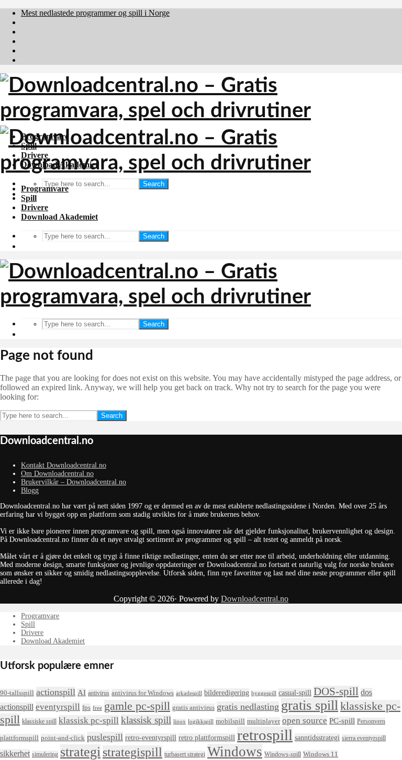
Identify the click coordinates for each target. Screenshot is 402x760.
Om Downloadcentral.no (57, 474)
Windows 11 (320, 754)
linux (179, 721)
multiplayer (263, 721)
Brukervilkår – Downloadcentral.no (73, 482)
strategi (80, 751)
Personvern (371, 721)
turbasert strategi (184, 754)
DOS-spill (336, 691)
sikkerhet (15, 753)
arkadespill (189, 693)
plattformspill (19, 738)
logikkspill (201, 721)
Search (153, 184)
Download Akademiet (59, 216)
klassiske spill (39, 721)
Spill (29, 198)
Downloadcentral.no (254, 598)
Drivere (34, 207)
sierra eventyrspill (364, 738)
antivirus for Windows (142, 693)
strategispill (132, 752)
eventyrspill (58, 706)
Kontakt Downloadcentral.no (63, 465)
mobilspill (230, 721)
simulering (45, 754)
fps (86, 707)
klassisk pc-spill (89, 720)
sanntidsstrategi (317, 737)
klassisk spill (146, 719)
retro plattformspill (206, 737)
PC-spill (342, 721)
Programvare (45, 188)
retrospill (265, 735)
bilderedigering (226, 692)
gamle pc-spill (137, 706)
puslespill (105, 737)
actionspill (55, 692)
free (97, 708)
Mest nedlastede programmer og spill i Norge (95, 12)
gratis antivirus (193, 707)
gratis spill (309, 705)
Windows (234, 751)
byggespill (263, 693)
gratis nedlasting (248, 706)
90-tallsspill (17, 693)
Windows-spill (282, 754)
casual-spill (294, 692)
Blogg (30, 490)
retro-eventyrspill (150, 737)
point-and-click (63, 738)
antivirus (98, 693)
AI (81, 692)
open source (304, 720)
